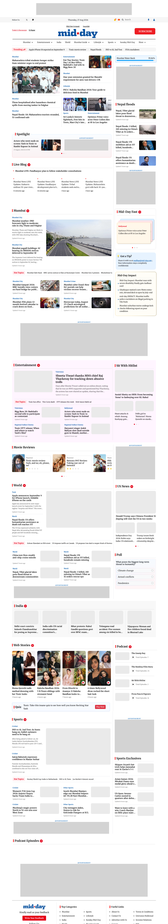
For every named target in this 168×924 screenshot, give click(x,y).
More (141, 42)
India (59, 42)
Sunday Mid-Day (127, 42)
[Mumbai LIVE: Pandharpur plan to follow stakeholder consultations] (61, 173)
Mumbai (27, 42)
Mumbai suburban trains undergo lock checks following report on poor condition (136, 308)
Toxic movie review (77, 50)
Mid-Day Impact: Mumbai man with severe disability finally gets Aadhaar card (136, 283)
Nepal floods (95, 50)
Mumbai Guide (80, 42)
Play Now (100, 707)
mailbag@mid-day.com (142, 260)
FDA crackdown (132, 49)
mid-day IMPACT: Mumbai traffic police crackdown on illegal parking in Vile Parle (136, 299)
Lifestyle (97, 42)
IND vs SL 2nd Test (114, 50)
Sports (111, 42)
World (67, 42)
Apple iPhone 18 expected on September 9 (47, 50)
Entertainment (43, 42)
